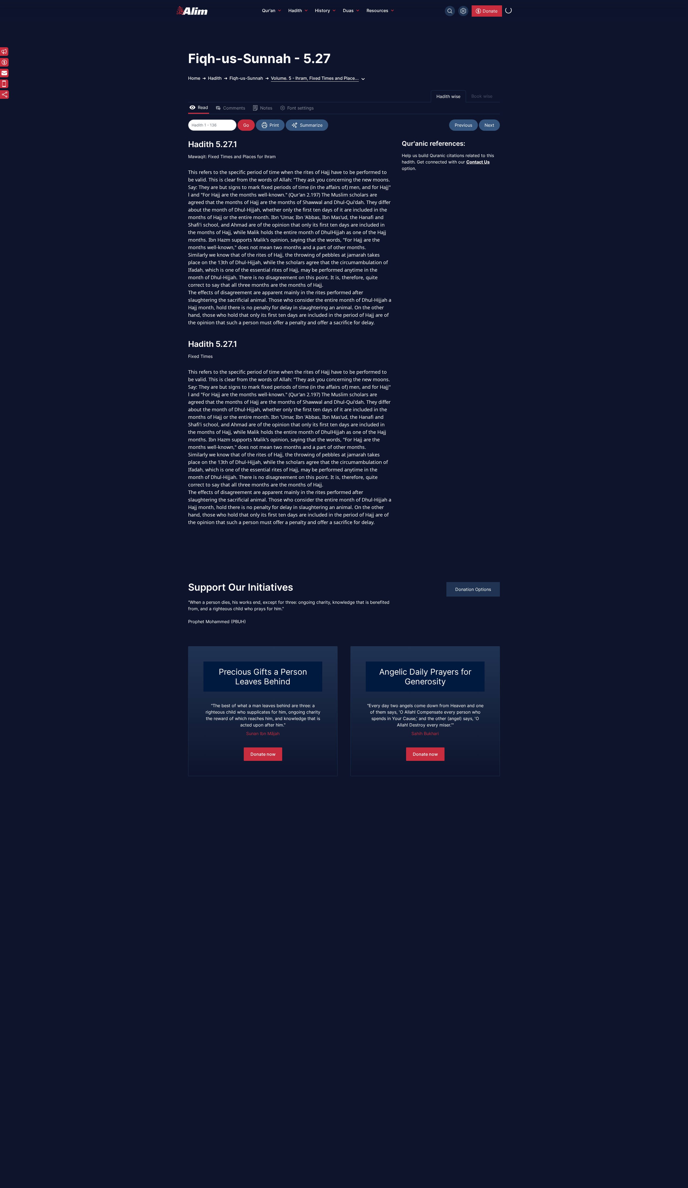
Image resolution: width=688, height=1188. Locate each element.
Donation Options (473, 589)
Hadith (295, 10)
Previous (463, 125)
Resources (377, 10)
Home (194, 78)
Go (246, 125)
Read (203, 107)
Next (489, 125)
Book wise (481, 96)
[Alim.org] (193, 10)
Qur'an (268, 10)
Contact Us (478, 162)
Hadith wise (448, 96)
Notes (266, 108)
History (322, 10)
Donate (490, 11)
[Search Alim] (450, 11)
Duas (348, 10)
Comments (234, 108)
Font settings (300, 108)
